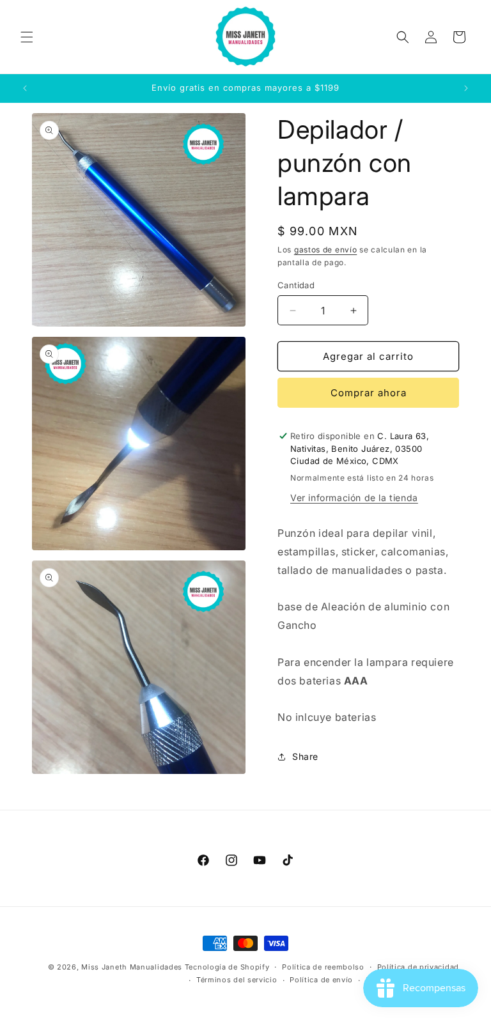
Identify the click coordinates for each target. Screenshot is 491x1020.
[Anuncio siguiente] (466, 88)
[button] (27, 37)
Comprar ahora (369, 393)
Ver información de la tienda (354, 497)
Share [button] (305, 756)
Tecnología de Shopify (227, 966)
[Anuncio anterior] (25, 88)
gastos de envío (325, 249)
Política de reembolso (323, 966)
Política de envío (321, 979)
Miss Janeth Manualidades (131, 966)
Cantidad (296, 285)
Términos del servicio (236, 979)
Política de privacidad (418, 966)
